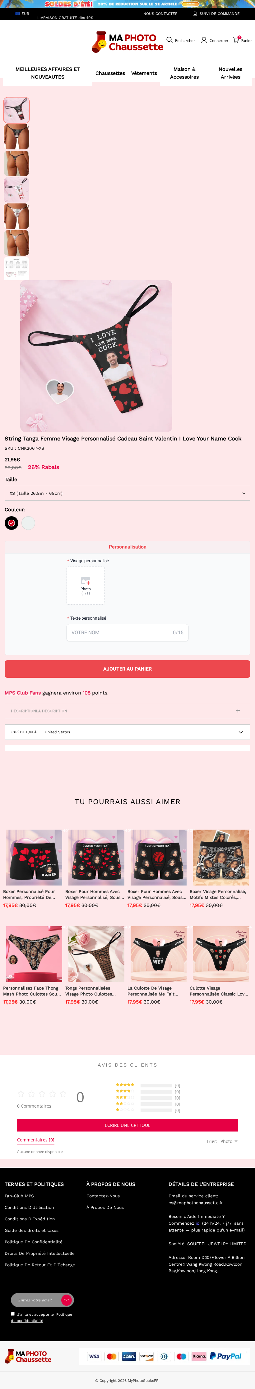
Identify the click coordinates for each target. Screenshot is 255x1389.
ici (198, 1223)
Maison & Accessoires (184, 73)
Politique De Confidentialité (34, 1241)
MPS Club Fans (23, 693)
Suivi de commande (220, 13)
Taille (11, 479)
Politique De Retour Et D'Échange (40, 1264)
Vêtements (144, 73)
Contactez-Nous (103, 1195)
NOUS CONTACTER (160, 13)
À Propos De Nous (105, 1207)
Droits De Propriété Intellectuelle (40, 1253)
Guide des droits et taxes (31, 1230)
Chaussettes (110, 73)
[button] (29, 356)
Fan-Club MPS (19, 1195)
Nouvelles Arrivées (230, 73)
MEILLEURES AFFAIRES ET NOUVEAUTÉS (48, 73)
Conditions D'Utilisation (29, 1207)
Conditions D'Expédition (30, 1218)
